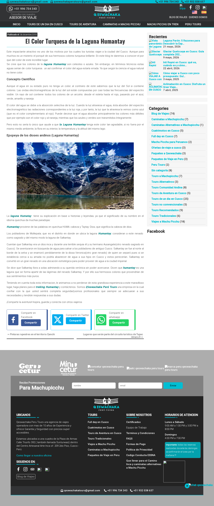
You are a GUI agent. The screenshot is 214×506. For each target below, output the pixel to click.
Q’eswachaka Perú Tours (101, 287)
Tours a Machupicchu (164, 176)
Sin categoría (159, 170)
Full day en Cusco (162, 136)
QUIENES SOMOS (198, 17)
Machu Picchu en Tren (162, 24)
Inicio (16, 24)
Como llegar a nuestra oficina (33, 455)
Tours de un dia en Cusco (45, 24)
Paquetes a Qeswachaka (166, 153)
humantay (129, 267)
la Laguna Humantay (72, 124)
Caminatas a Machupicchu (167, 119)
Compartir (31, 322)
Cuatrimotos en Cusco (165, 130)
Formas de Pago (136, 444)
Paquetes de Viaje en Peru (167, 159)
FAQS (129, 438)
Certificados (133, 422)
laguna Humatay (21, 215)
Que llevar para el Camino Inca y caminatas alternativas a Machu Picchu (143, 464)
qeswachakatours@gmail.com (29, 1)
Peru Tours (193, 24)
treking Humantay (47, 287)
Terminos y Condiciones (140, 433)
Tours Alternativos (162, 181)
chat (184, 496)
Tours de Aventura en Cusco (168, 193)
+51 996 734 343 (169, 1)
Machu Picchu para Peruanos (169, 142)
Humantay (13, 226)
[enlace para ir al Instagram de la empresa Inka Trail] (199, 7)
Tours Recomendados (165, 210)
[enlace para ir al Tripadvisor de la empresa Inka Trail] (33, 470)
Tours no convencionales (167, 204)
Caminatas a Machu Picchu (121, 24)
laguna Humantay (55, 64)
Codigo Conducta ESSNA (140, 455)
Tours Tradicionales (163, 215)
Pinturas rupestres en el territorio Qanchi (32, 334)
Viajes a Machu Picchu (165, 221)
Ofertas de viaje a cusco (166, 147)
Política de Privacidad (139, 449)
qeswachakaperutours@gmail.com (75, 1)
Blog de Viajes (160, 113)
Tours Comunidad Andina (166, 187)
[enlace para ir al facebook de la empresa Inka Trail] (192, 7)
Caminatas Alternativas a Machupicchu (175, 125)
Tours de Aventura (82, 24)
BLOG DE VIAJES (178, 17)
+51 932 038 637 (195, 1)
